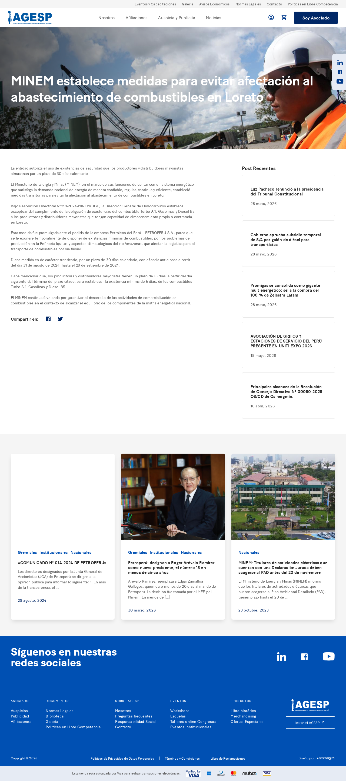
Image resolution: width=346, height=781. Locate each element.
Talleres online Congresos (193, 721)
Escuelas (178, 715)
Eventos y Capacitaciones (155, 4)
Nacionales (81, 552)
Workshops (179, 710)
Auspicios (19, 710)
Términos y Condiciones (182, 758)
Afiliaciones (137, 17)
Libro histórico (243, 710)
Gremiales (27, 552)
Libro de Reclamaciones (228, 758)
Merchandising (243, 715)
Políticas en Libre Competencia (313, 4)
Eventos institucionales (190, 726)
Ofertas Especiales (247, 721)
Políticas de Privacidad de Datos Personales (122, 758)
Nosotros (106, 17)
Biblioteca (54, 715)
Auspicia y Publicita (176, 17)
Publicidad (20, 715)
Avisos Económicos (214, 4)
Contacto (274, 4)
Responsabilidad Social (135, 721)
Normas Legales (248, 4)
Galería (187, 4)
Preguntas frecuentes (133, 715)
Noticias (213, 17)
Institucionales (53, 552)
